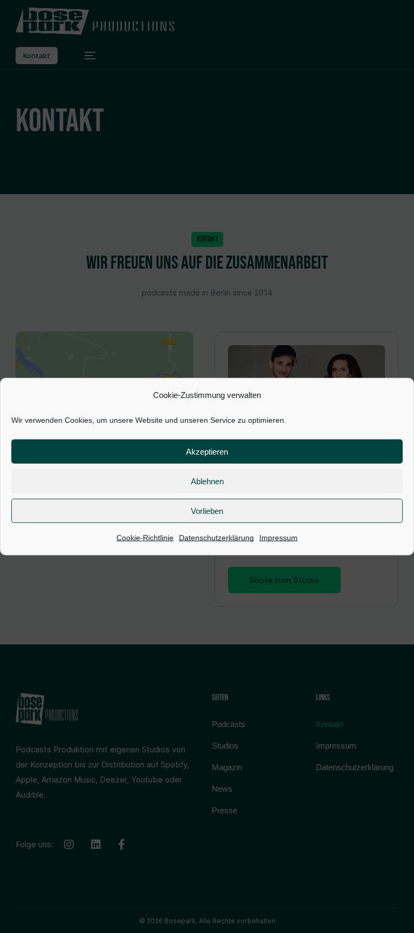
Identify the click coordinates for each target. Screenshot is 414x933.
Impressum (278, 537)
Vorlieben (207, 511)
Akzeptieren (207, 451)
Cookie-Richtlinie (145, 537)
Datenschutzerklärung (216, 537)
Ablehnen (207, 481)
